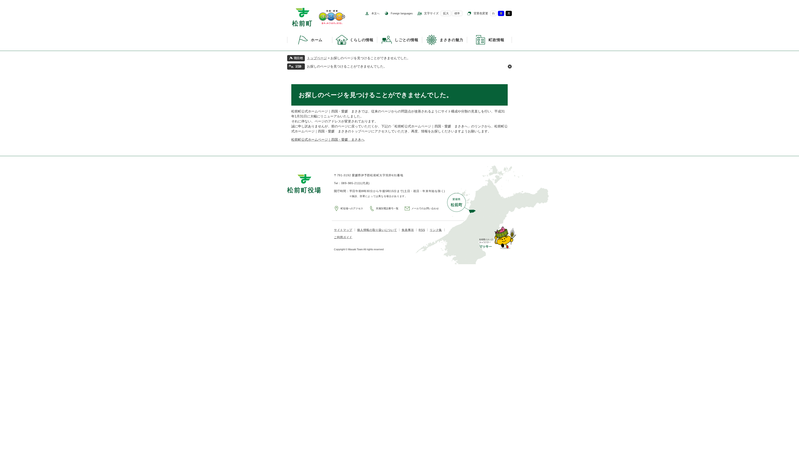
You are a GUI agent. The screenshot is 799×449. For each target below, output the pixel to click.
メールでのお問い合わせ (425, 208)
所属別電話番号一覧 (387, 208)
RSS (422, 230)
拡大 (446, 13)
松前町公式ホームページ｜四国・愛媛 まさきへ (328, 139)
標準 (457, 13)
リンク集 (436, 230)
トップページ (317, 58)
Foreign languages (402, 13)
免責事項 (408, 230)
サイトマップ (343, 230)
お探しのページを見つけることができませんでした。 (347, 66)
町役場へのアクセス (352, 208)
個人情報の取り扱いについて (377, 230)
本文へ (375, 13)
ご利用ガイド (343, 237)
